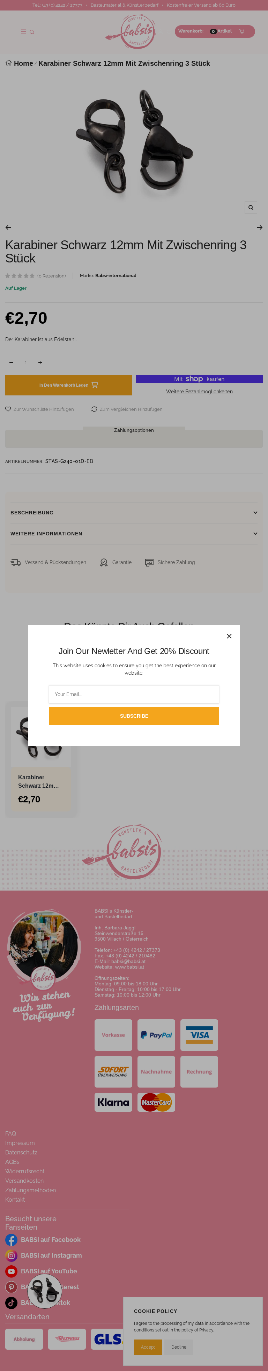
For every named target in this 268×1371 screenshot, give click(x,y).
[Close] (229, 636)
